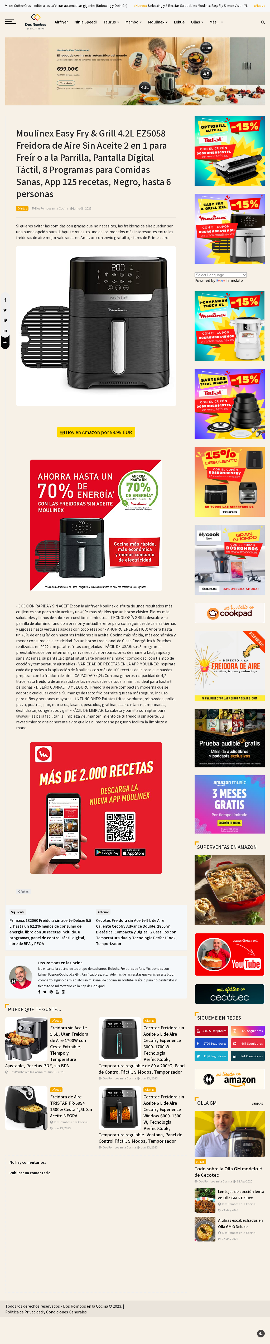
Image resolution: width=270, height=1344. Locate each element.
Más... (215, 22)
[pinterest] (235, 1043)
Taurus (109, 22)
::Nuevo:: (69, 5)
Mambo (132, 22)
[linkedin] (235, 1056)
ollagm (200, 1161)
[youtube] (199, 1030)
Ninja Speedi (85, 22)
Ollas (195, 22)
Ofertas (22, 208)
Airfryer (61, 22)
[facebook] (198, 1043)
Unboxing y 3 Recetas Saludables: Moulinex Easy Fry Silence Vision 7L (126, 5)
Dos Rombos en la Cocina (60, 962)
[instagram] (235, 1030)
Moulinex (156, 22)
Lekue (179, 22)
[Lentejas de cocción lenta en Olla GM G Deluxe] (205, 1199)
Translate (234, 280)
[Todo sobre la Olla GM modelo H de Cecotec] (230, 1133)
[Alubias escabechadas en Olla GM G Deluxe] (205, 1228)
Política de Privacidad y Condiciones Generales (46, 1311)
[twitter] (199, 1056)
